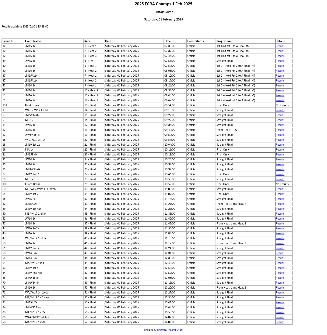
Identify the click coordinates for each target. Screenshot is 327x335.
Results (280, 46)
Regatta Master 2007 (170, 330)
